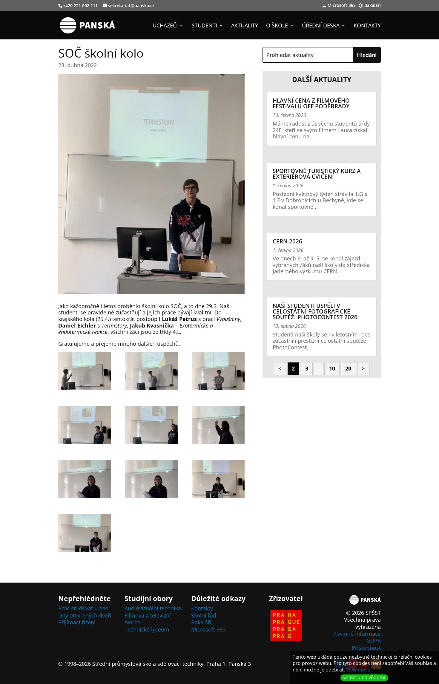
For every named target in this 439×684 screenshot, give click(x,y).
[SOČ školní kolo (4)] (84, 426)
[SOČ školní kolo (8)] (151, 480)
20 (348, 368)
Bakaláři (372, 5)
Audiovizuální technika (153, 608)
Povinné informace (357, 633)
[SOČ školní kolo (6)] (218, 426)
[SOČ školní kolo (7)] (84, 480)
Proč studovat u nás (83, 608)
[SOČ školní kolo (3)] (218, 372)
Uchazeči (165, 26)
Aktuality (244, 26)
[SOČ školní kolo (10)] (84, 534)
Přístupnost (366, 647)
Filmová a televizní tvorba (148, 619)
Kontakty (367, 26)
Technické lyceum (147, 629)
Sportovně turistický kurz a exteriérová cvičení (317, 173)
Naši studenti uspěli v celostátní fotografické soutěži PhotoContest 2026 (315, 311)
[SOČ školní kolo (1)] (84, 372)
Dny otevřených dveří (84, 615)
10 (332, 368)
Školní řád (203, 615)
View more (358, 669)
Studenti (204, 26)
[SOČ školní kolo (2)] (151, 372)
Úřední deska (321, 26)
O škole (277, 26)
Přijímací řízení (77, 622)
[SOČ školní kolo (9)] (218, 480)
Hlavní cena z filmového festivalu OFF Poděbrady (311, 103)
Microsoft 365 (342, 5)
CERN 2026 (287, 241)
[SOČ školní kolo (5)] (151, 426)
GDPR (373, 640)
